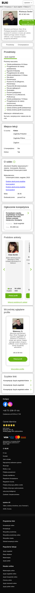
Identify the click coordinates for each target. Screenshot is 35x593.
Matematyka (6, 557)
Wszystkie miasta (8, 538)
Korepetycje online (8, 525)
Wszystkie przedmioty (9, 532)
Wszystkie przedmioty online (11, 535)
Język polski (6, 561)
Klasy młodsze (7, 554)
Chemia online (7, 580)
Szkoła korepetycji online (10, 541)
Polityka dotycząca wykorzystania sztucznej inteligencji (13, 489)
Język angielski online (9, 574)
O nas (5, 453)
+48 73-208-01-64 (11, 411)
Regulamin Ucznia (8, 481)
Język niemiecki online (10, 583)
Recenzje (6, 465)
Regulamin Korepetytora (10, 478)
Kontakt (5, 456)
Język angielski (7, 551)
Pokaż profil (13, 295)
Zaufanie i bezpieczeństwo (11, 494)
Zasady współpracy (9, 475)
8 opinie (9, 291)
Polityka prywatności (9, 472)
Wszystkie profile (17, 369)
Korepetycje (6, 528)
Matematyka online (9, 570)
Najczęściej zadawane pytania (12, 462)
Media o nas (6, 469)
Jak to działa (7, 459)
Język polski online (8, 586)
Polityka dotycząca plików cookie (13, 485)
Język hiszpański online (10, 577)
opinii (9, 431)
